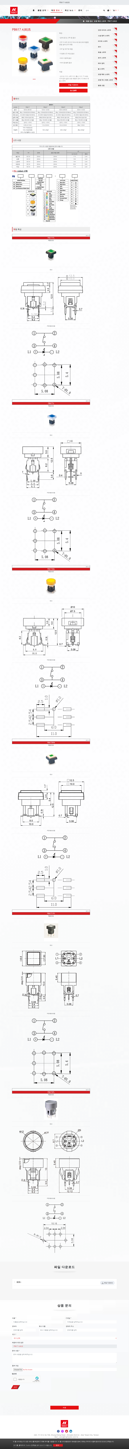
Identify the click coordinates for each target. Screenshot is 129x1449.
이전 (64, 1407)
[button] (13, 56)
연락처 (14, 1326)
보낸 (15, 1387)
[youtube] (66, 1431)
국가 (14, 1334)
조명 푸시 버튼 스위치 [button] (105, 80)
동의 (57, 1445)
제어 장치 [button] (101, 63)
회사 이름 (42, 1326)
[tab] (105, 30)
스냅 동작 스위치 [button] (104, 36)
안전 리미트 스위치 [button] (104, 30)
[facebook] (58, 1431)
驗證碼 (14, 1374)
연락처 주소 (70, 1326)
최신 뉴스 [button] (69, 10)
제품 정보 (89, 21)
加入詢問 (73, 90)
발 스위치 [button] (101, 69)
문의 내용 (16, 1351)
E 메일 (68, 1318)
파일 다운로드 (73, 85)
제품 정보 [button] (56, 10)
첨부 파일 (15, 1366)
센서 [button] (99, 47)
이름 (14, 1318)
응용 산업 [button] (101, 85)
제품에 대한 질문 (17, 1342)
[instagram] (62, 1431)
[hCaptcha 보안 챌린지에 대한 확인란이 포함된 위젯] (26, 1379)
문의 (80, 10)
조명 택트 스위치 (100, 21)
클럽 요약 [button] (42, 10)
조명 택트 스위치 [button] (104, 74)
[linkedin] (71, 1431)
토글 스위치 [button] (102, 52)
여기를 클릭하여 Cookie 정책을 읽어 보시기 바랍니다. (32, 1445)
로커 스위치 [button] (102, 58)
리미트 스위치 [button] (103, 41)
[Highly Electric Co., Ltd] (14, 10)
